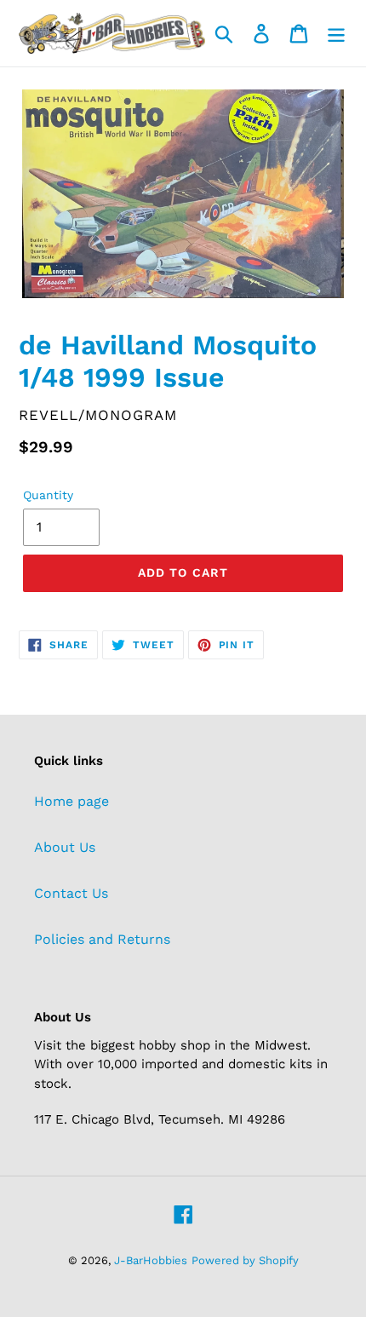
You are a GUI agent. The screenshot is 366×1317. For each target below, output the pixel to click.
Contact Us (71, 893)
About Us (64, 847)
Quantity (48, 495)
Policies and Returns (102, 939)
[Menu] (336, 33)
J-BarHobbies (150, 1260)
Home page (71, 801)
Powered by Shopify (245, 1260)
